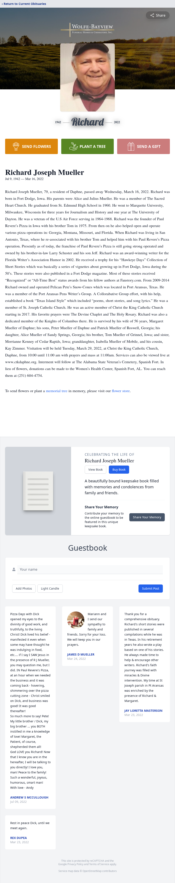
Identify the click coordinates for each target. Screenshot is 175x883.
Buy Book (118, 469)
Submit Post (150, 588)
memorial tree (56, 390)
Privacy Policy (75, 864)
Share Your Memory (147, 517)
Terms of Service (99, 864)
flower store (121, 390)
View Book (95, 469)
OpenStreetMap (92, 871)
